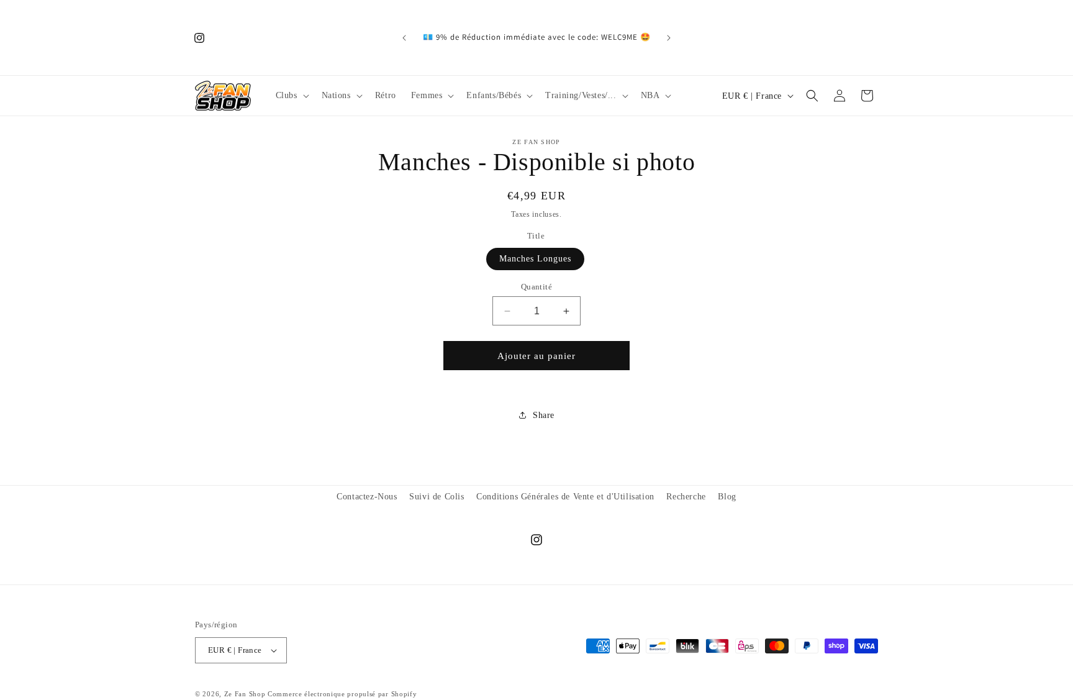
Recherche (685, 496)
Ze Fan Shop (245, 694)
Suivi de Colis (436, 496)
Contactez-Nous (367, 496)
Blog (727, 496)
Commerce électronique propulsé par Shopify (342, 694)
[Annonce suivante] (668, 38)
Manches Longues (535, 258)
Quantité (536, 286)
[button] (291, 96)
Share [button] (544, 415)
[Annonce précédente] (404, 38)
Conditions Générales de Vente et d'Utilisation (565, 496)
